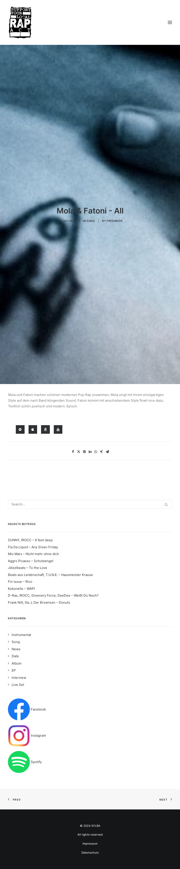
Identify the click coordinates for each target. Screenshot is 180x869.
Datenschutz (90, 852)
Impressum (90, 843)
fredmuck (115, 220)
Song (91, 220)
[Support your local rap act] (90, 22)
